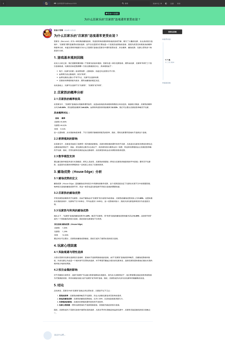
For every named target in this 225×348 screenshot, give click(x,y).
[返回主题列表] (3, 3)
